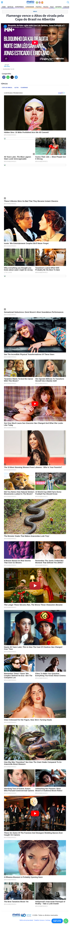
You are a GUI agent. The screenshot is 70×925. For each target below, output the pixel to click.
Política (38, 7)
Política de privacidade (26, 920)
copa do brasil (7, 87)
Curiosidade (30, 7)
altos (16, 87)
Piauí (52, 7)
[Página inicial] (30, 2)
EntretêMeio (19, 7)
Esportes (58, 7)
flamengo (24, 87)
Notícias (10, 7)
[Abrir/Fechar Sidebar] (2, 2)
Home (4, 7)
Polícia (45, 7)
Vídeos (35, 11)
